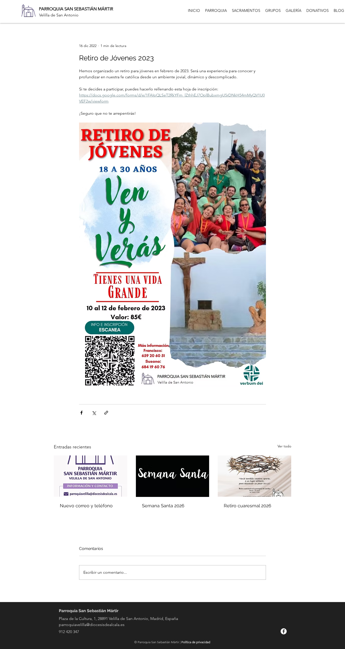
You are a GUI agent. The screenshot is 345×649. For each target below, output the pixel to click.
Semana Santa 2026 (163, 505)
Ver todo (284, 446)
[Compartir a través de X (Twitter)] (93, 412)
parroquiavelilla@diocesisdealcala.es (92, 624)
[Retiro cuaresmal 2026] (254, 476)
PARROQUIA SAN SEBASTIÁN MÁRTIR (76, 8)
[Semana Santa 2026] (172, 476)
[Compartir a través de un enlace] (106, 412)
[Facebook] (284, 631)
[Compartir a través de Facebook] (81, 412)
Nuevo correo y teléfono (86, 505)
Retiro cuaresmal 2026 (247, 505)
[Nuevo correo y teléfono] (90, 476)
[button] (216, 10)
